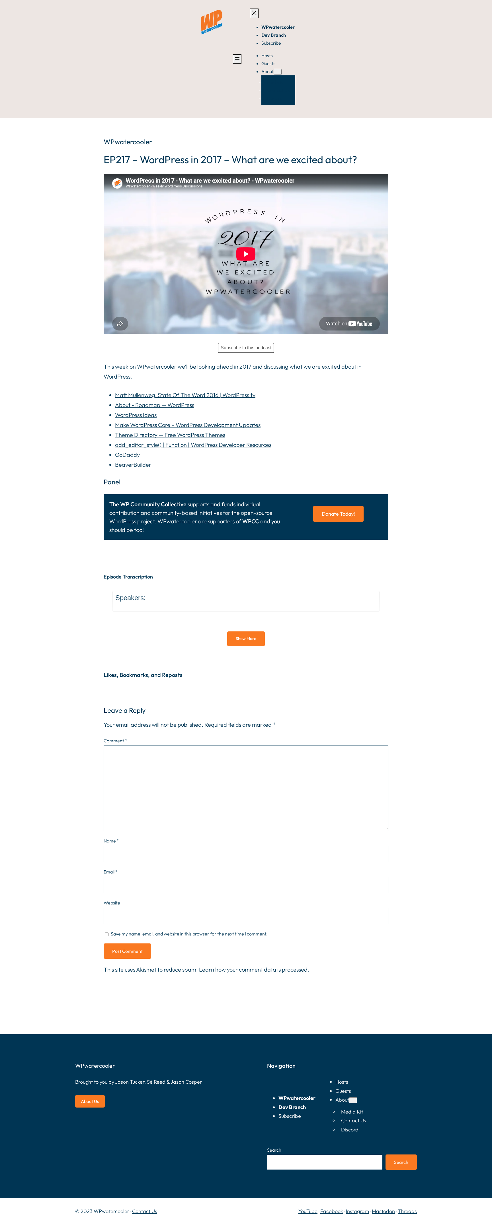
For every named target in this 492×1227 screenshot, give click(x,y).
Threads (407, 1211)
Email (111, 872)
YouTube (307, 1211)
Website (112, 903)
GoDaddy (127, 454)
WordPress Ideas (136, 414)
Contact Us (144, 1211)
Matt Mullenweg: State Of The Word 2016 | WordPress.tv (185, 394)
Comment (115, 740)
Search (274, 1150)
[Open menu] (237, 59)
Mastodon (383, 1211)
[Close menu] (254, 13)
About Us (90, 1101)
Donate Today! (338, 514)
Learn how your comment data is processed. (254, 969)
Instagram (357, 1211)
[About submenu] (278, 72)
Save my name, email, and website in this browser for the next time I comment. (189, 934)
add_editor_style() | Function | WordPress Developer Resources (193, 444)
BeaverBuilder (133, 464)
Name (111, 841)
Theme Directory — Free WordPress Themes (170, 434)
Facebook (331, 1211)
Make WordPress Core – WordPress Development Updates (188, 424)
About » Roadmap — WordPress (154, 404)
